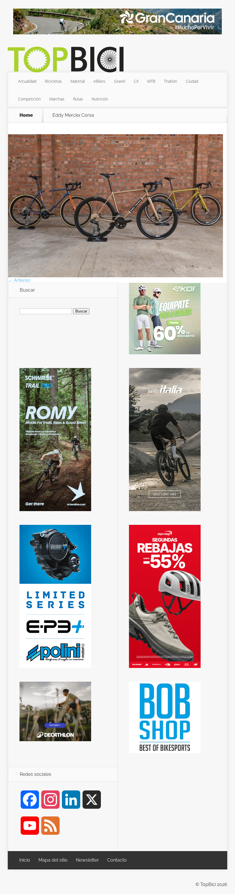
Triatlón (170, 81)
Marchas (56, 99)
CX (136, 81)
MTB (151, 81)
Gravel (119, 81)
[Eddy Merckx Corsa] (115, 275)
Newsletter (87, 860)
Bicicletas (53, 81)
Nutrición (100, 99)
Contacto (117, 860)
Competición (29, 99)
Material (77, 81)
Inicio (24, 860)
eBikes (99, 81)
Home (26, 115)
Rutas (78, 99)
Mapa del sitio (53, 860)
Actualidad (27, 81)
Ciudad (192, 81)
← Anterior (19, 280)
